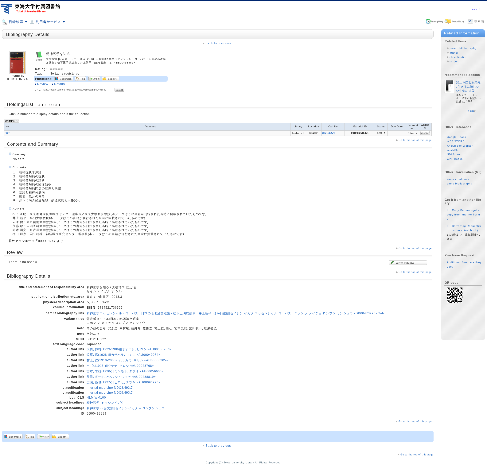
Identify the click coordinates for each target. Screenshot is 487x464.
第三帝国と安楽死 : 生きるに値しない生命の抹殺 (468, 86)
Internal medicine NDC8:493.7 (110, 387)
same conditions (458, 179)
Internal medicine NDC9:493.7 (110, 392)
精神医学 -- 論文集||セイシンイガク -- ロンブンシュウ (126, 408)
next (471, 110)
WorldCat (453, 150)
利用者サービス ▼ (50, 22)
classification (458, 57)
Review (43, 84)
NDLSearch (454, 154)
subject (454, 61)
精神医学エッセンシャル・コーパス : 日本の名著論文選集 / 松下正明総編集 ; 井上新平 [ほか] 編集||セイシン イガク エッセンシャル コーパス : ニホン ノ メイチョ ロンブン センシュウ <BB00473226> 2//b (235, 313)
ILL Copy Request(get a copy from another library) (463, 214)
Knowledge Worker (460, 145)
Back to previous (218, 43)
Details (59, 84)
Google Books (456, 136)
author (454, 52)
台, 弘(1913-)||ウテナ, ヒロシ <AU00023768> (120, 365)
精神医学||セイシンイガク (105, 402)
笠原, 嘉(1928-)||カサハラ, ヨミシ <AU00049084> (123, 354)
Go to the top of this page (415, 140)
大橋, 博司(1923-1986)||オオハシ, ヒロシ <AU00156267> (129, 349)
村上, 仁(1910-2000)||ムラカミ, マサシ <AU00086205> (127, 360)
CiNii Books (455, 158)
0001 (8, 133)
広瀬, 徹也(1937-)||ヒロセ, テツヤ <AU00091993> (123, 382)
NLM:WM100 (96, 397)
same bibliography (459, 183)
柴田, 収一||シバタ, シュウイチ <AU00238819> (121, 376)
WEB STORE (455, 141)
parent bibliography (463, 48)
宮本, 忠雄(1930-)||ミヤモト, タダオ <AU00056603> (125, 371)
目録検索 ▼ (18, 22)
